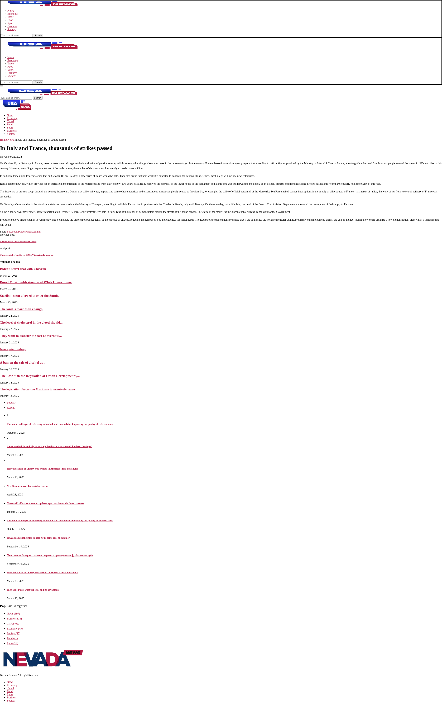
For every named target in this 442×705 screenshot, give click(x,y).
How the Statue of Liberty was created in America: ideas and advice (42, 468)
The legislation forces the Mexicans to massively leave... (38, 389)
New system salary (13, 349)
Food (10, 19)
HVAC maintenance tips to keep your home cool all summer (38, 538)
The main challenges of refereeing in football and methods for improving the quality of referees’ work (60, 424)
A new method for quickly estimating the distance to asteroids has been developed (49, 446)
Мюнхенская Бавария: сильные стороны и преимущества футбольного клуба (50, 555)
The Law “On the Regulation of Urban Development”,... (40, 376)
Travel (10, 16)
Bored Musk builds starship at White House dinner (36, 282)
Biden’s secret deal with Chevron (23, 269)
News (10, 10)
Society (11, 29)
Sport (10, 23)
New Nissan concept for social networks (27, 486)
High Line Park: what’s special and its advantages (33, 590)
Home (3, 139)
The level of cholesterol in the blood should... (31, 322)
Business (12, 26)
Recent (11, 407)
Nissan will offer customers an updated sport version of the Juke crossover (45, 503)
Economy (12, 13)
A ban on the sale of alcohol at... (22, 362)
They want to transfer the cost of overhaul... (31, 336)
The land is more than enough (21, 309)
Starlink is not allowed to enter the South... (30, 295)
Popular (11, 402)
